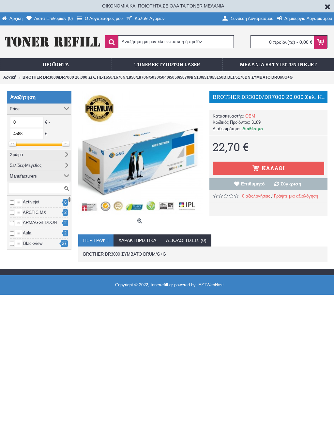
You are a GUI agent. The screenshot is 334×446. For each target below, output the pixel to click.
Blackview (32, 243)
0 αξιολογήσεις (256, 196)
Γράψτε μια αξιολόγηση (296, 196)
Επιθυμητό (253, 183)
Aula (26, 233)
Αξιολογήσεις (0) (186, 240)
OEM (250, 116)
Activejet (30, 201)
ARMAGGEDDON (39, 222)
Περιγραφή (96, 240)
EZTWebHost (211, 284)
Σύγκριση (291, 183)
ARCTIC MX (34, 212)
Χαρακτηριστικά (137, 240)
